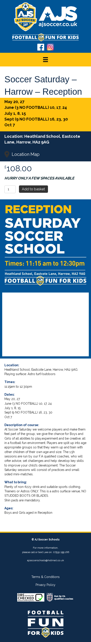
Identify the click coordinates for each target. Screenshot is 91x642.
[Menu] (45, 59)
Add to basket (33, 189)
